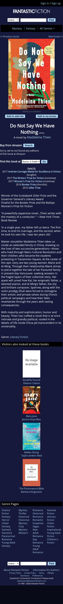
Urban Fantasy (6, 525)
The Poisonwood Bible (31, 488)
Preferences (37, 575)
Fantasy (30, 28)
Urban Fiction (50, 525)
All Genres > (48, 28)
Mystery (17, 28)
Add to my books (46, 116)
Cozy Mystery (23, 528)
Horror (6, 520)
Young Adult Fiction (54, 534)
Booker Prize (29, 184)
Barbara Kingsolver (31, 491)
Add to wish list (15, 116)
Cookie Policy (30, 573)
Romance (38, 510)
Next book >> (55, 36)
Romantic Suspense (38, 521)
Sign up (56, 3)
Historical (24, 516)
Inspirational (54, 529)
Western (23, 533)
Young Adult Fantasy (8, 544)
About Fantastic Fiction (16, 570)
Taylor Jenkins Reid (31, 455)
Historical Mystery (24, 521)
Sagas (36, 526)
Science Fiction (6, 512)
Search (29, 145)
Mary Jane (31, 416)
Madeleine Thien (39, 137)
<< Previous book (9, 36)
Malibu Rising (31, 452)
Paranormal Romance (8, 538)
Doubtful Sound (31, 380)
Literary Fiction (19, 337)
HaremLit (7, 533)
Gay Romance (38, 541)
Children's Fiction (52, 541)
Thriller (23, 513)
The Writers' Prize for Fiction (28, 178)
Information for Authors (46, 570)
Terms (41, 573)
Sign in (45, 3)
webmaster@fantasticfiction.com (31, 581)
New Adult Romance (38, 533)
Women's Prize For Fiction (28, 181)
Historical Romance (38, 515)
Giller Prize (34, 187)
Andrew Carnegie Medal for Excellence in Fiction (34, 171)
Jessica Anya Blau (31, 419)
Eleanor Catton (31, 383)
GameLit (6, 529)
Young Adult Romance (38, 549)
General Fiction (51, 512)
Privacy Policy (15, 573)
